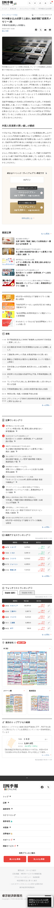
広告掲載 (15, 873)
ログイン (27, 179)
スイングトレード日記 (27, 8)
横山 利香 (5, 31)
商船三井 (13, 570)
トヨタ (12, 553)
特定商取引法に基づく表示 (27, 880)
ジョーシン (14, 564)
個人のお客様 (14, 859)
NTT (11, 628)
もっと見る (45, 234)
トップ (4, 8)
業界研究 (6, 821)
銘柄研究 (6, 809)
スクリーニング (9, 815)
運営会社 (21, 870)
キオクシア (14, 605)
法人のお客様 (39, 859)
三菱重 (12, 622)
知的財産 (36, 877)
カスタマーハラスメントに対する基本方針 (27, 884)
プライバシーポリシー (22, 877)
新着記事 (13, 8)
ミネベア (13, 547)
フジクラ (13, 558)
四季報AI (6, 833)
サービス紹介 (31, 870)
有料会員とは (27, 218)
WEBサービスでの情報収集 (31, 873)
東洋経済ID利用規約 (27, 887)
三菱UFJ (13, 611)
